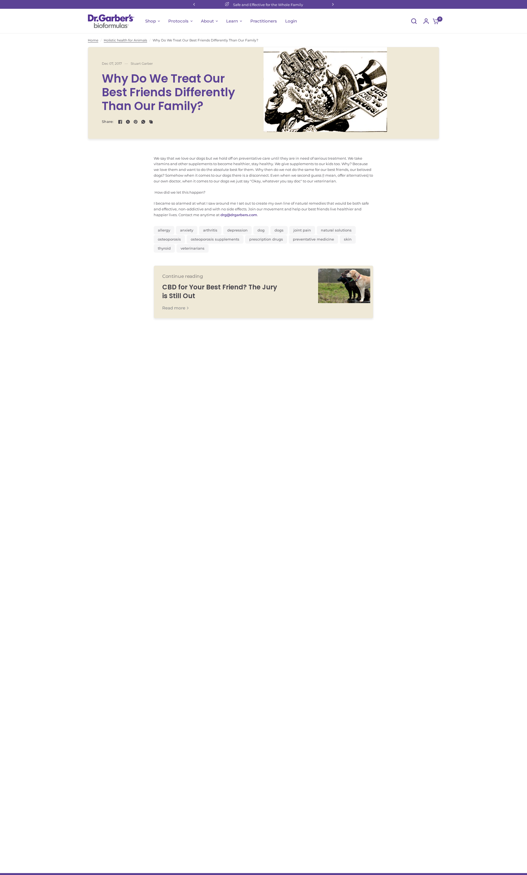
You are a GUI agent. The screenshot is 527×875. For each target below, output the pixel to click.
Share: (108, 121)
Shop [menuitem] (150, 21)
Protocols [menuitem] (178, 21)
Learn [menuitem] (232, 21)
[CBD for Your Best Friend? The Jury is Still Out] (344, 292)
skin (348, 239)
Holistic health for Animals (125, 40)
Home (93, 40)
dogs (279, 230)
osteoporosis (169, 239)
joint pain (302, 230)
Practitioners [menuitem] (263, 21)
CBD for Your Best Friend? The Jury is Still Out (219, 291)
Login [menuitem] (291, 21)
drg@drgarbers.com (238, 215)
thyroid (164, 248)
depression (237, 230)
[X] (128, 121)
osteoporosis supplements (215, 239)
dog (261, 230)
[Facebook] (120, 121)
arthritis (210, 230)
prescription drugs (266, 239)
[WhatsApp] (143, 121)
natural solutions (336, 230)
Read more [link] (173, 308)
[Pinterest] (135, 121)
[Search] (413, 21)
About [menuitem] (207, 21)
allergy (164, 230)
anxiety (186, 230)
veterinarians (192, 248)
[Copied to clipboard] (151, 121)
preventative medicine (313, 239)
